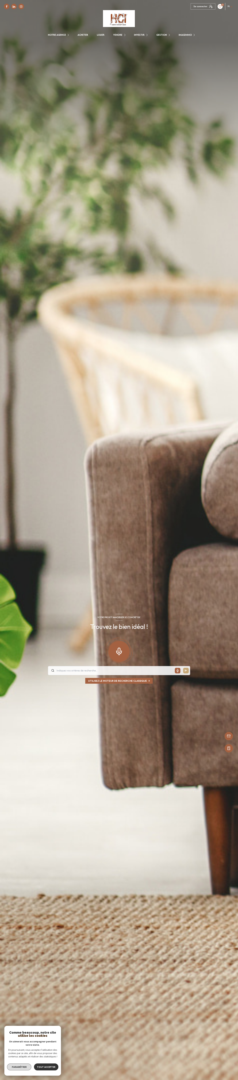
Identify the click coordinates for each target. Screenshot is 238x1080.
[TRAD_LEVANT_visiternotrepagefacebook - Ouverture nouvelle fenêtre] (6, 6)
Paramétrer (19, 1066)
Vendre (117, 34)
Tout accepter (46, 1066)
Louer (100, 34)
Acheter (83, 34)
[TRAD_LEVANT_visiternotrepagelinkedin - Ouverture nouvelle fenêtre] (14, 6)
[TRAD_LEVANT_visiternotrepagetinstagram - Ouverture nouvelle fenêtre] (21, 6)
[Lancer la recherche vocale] (119, 651)
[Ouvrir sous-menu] (69, 35)
